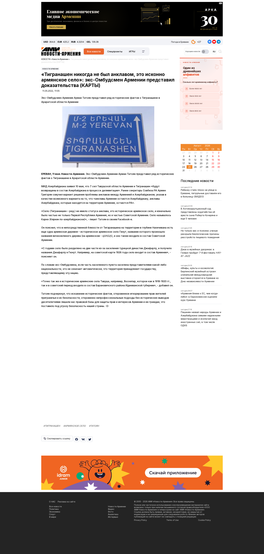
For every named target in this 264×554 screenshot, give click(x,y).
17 (183, 163)
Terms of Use (172, 520)
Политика (54, 509)
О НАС (52, 501)
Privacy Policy (140, 520)
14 (207, 159)
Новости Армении (50, 69)
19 (195, 163)
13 (201, 159)
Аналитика (113, 514)
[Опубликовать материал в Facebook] (76, 439)
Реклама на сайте (66, 501)
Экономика (54, 511)
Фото (110, 511)
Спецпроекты (114, 51)
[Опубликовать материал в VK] (83, 439)
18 (189, 163)
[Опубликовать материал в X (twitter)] (89, 439)
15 (213, 159)
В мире (52, 517)
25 (189, 167)
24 (183, 167)
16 (219, 159)
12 (195, 159)
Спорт (52, 514)
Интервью (113, 517)
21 (207, 163)
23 (219, 163)
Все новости (94, 51)
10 (183, 159)
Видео (111, 509)
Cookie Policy (204, 520)
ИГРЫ (132, 51)
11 (189, 159)
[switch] (205, 51)
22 (213, 163)
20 (201, 163)
